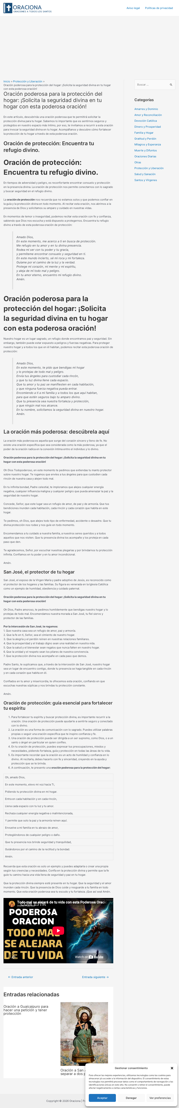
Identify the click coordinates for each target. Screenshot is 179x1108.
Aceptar (102, 1098)
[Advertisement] (89, 42)
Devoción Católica (145, 120)
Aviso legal (133, 8)
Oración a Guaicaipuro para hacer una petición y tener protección (25, 1010)
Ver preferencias (160, 1098)
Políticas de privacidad (159, 8)
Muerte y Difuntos (145, 150)
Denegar (131, 1098)
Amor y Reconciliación (148, 115)
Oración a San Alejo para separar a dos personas (80, 1072)
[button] (172, 1068)
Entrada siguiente (95, 977)
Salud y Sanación (145, 174)
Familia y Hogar (143, 132)
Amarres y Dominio (146, 109)
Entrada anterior (20, 977)
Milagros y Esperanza (147, 144)
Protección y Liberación (149, 168)
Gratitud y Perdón (145, 138)
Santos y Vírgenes (145, 180)
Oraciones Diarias (145, 156)
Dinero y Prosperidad (147, 126)
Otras (137, 162)
